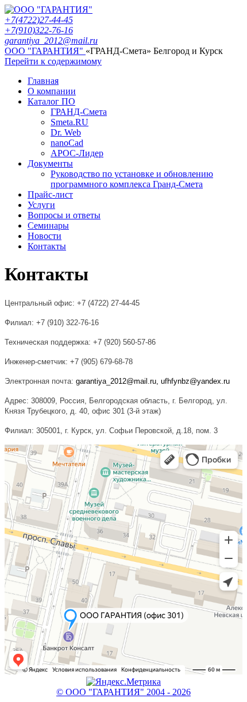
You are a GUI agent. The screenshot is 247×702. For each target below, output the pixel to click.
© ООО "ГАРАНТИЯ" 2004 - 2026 (123, 692)
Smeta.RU (69, 122)
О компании (52, 91)
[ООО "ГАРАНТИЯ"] (48, 9)
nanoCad (67, 143)
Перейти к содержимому (53, 61)
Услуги (41, 205)
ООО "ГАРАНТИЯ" (45, 51)
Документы (50, 163)
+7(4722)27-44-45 (39, 20)
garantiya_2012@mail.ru (51, 40)
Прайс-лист (50, 194)
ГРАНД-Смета (79, 112)
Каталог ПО (51, 101)
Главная (43, 81)
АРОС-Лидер (77, 153)
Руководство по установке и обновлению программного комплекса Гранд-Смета (132, 179)
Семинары (48, 225)
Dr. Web (66, 132)
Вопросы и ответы (64, 215)
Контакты (47, 246)
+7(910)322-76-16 (39, 30)
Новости (44, 236)
